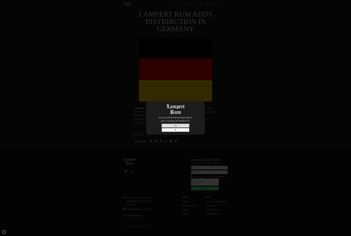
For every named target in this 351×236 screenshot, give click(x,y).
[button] (4, 232)
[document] (175, 118)
